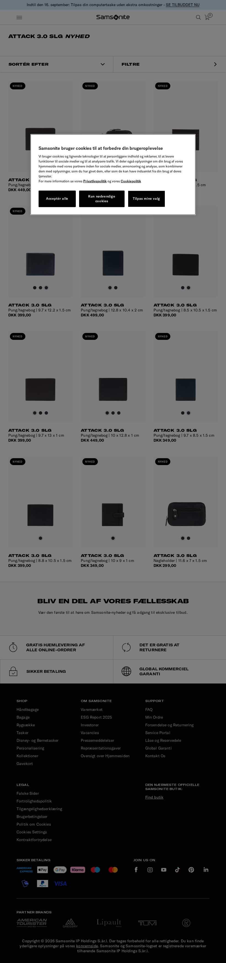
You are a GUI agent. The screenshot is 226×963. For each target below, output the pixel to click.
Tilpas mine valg (146, 198)
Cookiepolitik (131, 181)
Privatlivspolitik (95, 181)
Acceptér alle (57, 198)
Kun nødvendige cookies (101, 198)
